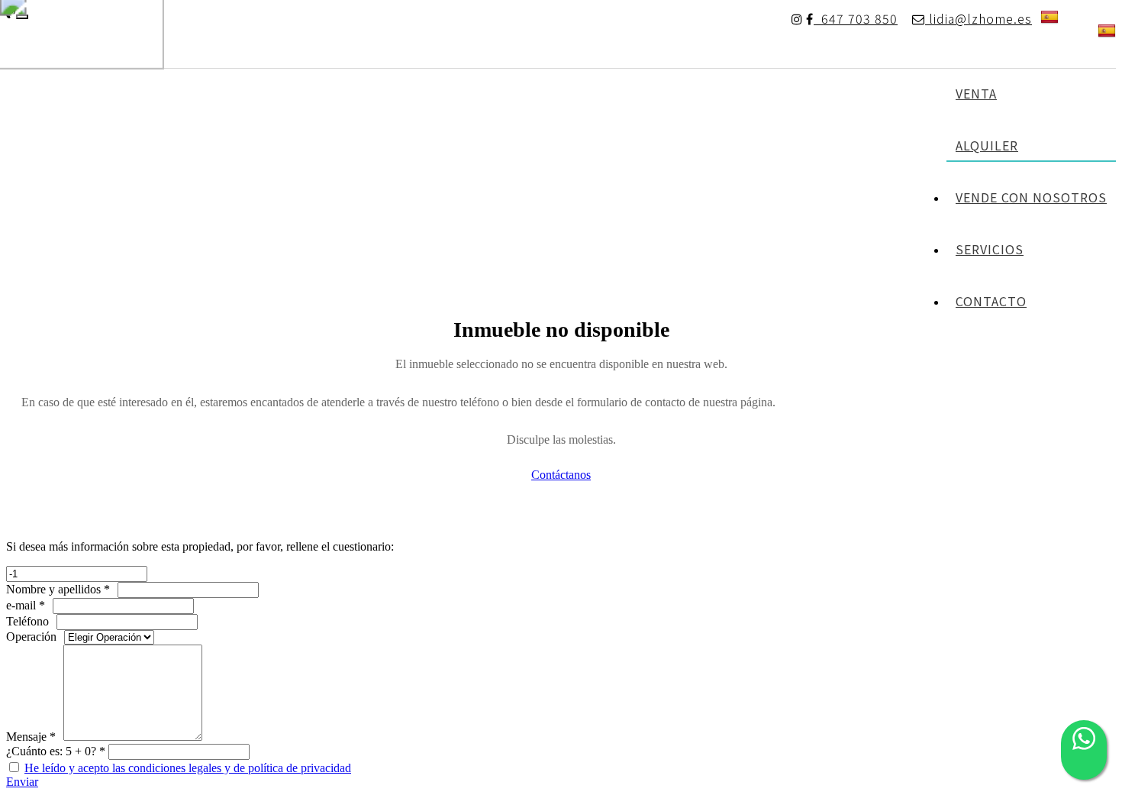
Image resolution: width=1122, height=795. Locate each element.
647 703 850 (856, 18)
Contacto (991, 301)
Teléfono (27, 621)
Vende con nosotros (1031, 197)
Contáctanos (561, 474)
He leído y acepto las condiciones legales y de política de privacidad (187, 767)
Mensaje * (31, 736)
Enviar (22, 781)
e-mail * (25, 605)
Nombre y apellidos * (58, 589)
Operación (31, 636)
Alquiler (987, 145)
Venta (976, 93)
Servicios (990, 249)
